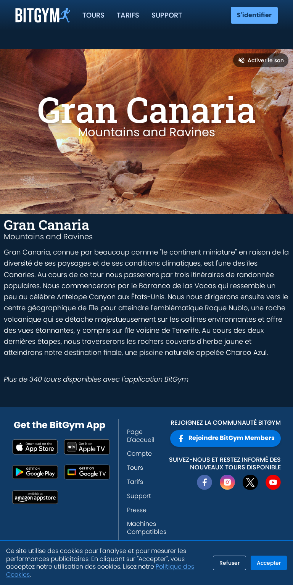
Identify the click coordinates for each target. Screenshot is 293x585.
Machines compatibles (146, 527)
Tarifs (128, 15)
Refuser (229, 563)
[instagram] (227, 482)
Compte (139, 453)
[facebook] (204, 482)
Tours (93, 15)
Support (166, 15)
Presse (136, 510)
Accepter (269, 563)
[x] (250, 482)
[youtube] (273, 482)
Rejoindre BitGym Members (231, 438)
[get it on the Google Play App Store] (35, 472)
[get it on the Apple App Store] (35, 446)
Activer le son (266, 60)
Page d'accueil (141, 435)
